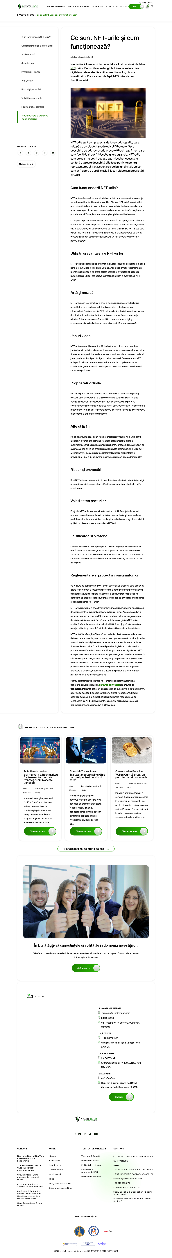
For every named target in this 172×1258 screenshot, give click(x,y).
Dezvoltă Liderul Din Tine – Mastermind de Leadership (30, 1158)
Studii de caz (112, 6)
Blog (122, 6)
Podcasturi (55, 1174)
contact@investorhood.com (116, 1013)
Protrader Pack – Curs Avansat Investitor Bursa (30, 1185)
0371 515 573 (107, 1018)
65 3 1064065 (108, 1078)
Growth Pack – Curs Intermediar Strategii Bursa (28, 1177)
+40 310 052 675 (145, 2)
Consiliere (60, 6)
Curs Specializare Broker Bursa (30, 1204)
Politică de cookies (91, 1177)
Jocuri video (28, 63)
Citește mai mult (37, 831)
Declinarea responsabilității (89, 1171)
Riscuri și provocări (31, 89)
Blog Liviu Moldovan (60, 1183)
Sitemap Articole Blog (60, 1188)
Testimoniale (96, 6)
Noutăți (84, 6)
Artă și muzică (28, 54)
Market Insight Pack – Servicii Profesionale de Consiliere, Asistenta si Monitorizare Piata (29, 1195)
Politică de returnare (92, 1165)
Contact (119, 1097)
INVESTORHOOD (26, 15)
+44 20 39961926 (109, 1038)
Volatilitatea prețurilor (32, 98)
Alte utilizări (27, 80)
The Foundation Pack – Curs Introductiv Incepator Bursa (29, 1167)
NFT (73, 68)
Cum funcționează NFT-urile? (36, 37)
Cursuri (49, 6)
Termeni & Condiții (90, 1156)
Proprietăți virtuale (31, 72)
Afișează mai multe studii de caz (83, 848)
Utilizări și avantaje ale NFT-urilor (37, 45)
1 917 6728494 (108, 1058)
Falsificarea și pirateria (33, 106)
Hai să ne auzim (83, 968)
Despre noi (73, 6)
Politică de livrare (90, 1160)
